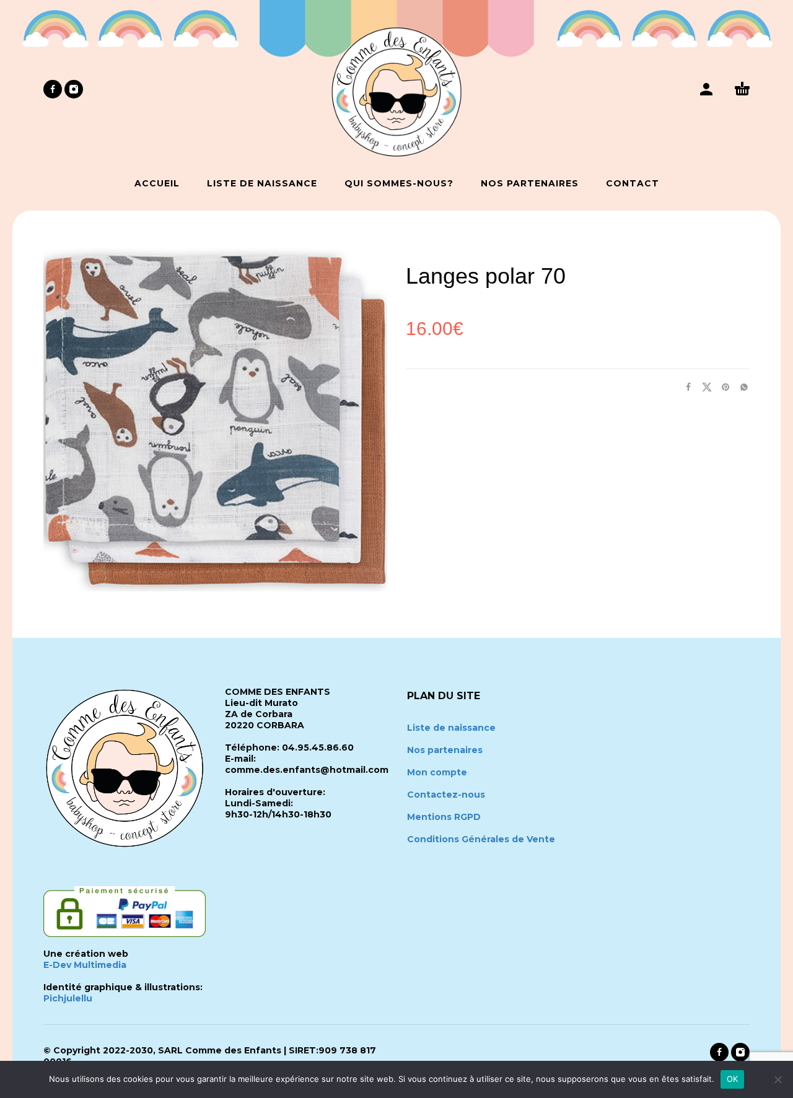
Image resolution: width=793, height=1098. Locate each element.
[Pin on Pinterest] (721, 386)
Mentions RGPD (444, 816)
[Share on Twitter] (703, 386)
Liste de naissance (451, 727)
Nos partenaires (445, 750)
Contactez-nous (446, 794)
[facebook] (52, 89)
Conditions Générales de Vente (481, 839)
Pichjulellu (67, 998)
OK (732, 1079)
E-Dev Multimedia (84, 964)
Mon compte (437, 772)
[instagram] (73, 89)
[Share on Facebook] (684, 386)
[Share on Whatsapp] (740, 386)
